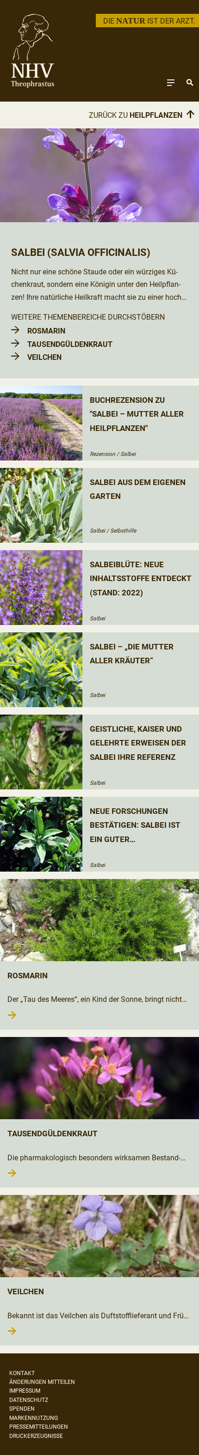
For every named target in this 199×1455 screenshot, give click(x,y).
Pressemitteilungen (38, 1427)
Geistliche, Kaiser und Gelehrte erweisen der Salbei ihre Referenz (138, 743)
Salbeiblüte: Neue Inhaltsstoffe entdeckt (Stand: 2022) (141, 578)
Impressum (24, 1391)
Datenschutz (28, 1400)
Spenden (22, 1409)
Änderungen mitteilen (42, 1382)
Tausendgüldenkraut (69, 344)
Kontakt (22, 1373)
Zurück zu (142, 115)
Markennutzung (33, 1418)
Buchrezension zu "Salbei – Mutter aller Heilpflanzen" (137, 414)
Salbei (128, 454)
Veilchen (44, 357)
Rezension (102, 454)
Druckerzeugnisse (36, 1436)
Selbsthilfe (123, 530)
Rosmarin (46, 331)
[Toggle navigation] (171, 82)
